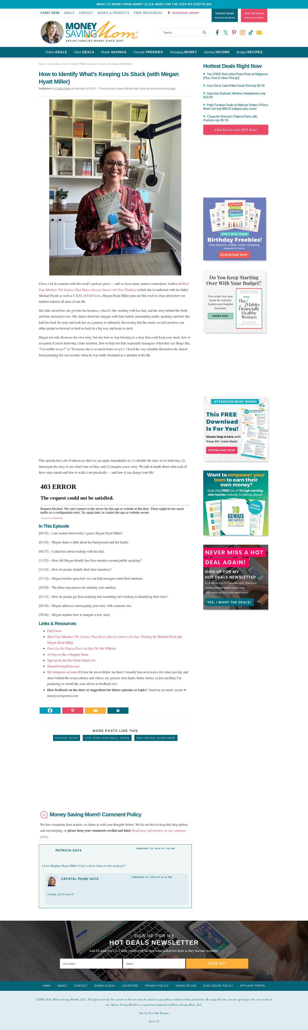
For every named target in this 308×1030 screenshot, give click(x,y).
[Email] (95, 710)
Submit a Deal (104, 985)
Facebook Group (185, 13)
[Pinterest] (73, 710)
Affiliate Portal (253, 985)
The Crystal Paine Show (155, 737)
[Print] (118, 710)
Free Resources (148, 12)
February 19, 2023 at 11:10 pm (152, 877)
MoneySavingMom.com (63, 666)
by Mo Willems (81, 648)
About (69, 12)
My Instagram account (62, 672)
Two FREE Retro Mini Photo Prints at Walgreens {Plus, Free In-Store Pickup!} (235, 76)
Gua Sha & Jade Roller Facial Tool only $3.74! (236, 85)
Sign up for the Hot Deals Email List (71, 660)
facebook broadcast (225, 15)
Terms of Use (186, 985)
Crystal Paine (66, 737)
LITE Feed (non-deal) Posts (107, 737)
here (172, 88)
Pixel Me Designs (158, 1013)
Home (47, 985)
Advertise (130, 985)
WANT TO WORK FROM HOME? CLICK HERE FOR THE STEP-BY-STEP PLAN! (154, 4)
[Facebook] (50, 710)
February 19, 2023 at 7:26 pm (155, 848)
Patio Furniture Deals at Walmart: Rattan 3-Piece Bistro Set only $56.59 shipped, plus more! (235, 106)
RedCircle (57, 518)
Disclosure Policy (218, 985)
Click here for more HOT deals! (236, 129)
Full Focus (94, 295)
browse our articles (254, 15)
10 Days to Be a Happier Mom (67, 654)
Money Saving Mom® (102, 31)
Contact (86, 12)
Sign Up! (217, 963)
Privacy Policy (157, 985)
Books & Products (113, 12)
